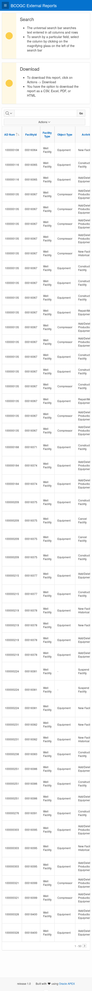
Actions (42, 122)
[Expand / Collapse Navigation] (5, 5)
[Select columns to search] (9, 113)
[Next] (84, 946)
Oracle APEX (67, 983)
